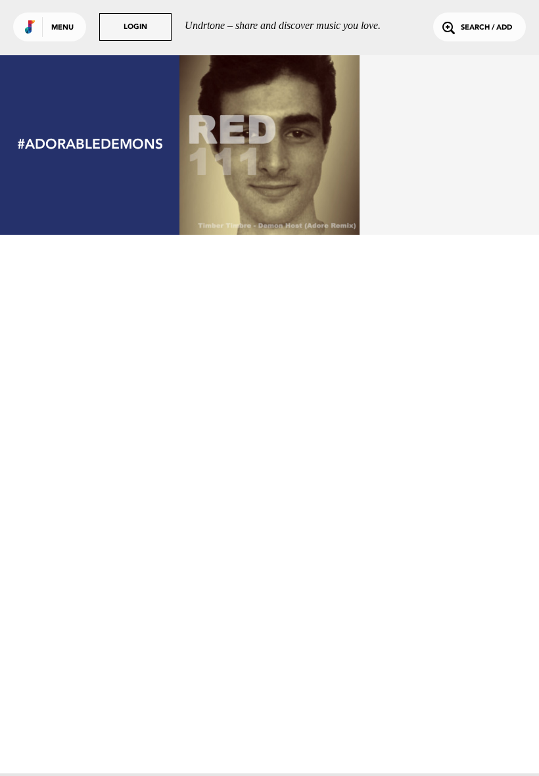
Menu (62, 28)
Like (232, 145)
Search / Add (486, 28)
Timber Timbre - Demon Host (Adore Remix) (269, 192)
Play (270, 145)
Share (306, 145)
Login (135, 27)
